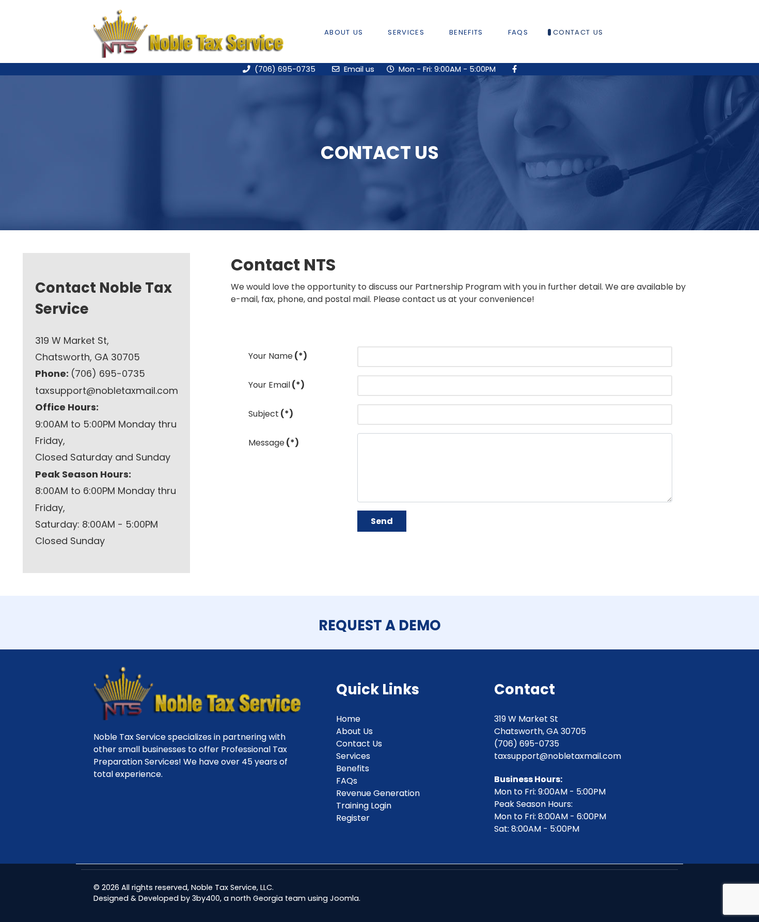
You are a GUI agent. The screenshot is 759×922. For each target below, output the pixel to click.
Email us (363, 69)
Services (353, 756)
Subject (270, 414)
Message (273, 443)
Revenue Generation (378, 793)
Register (353, 818)
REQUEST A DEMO (380, 625)
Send (382, 521)
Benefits (352, 768)
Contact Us (359, 744)
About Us (354, 731)
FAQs (346, 781)
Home (348, 719)
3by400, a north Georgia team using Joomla (275, 898)
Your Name (277, 356)
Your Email (276, 385)
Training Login (363, 806)
